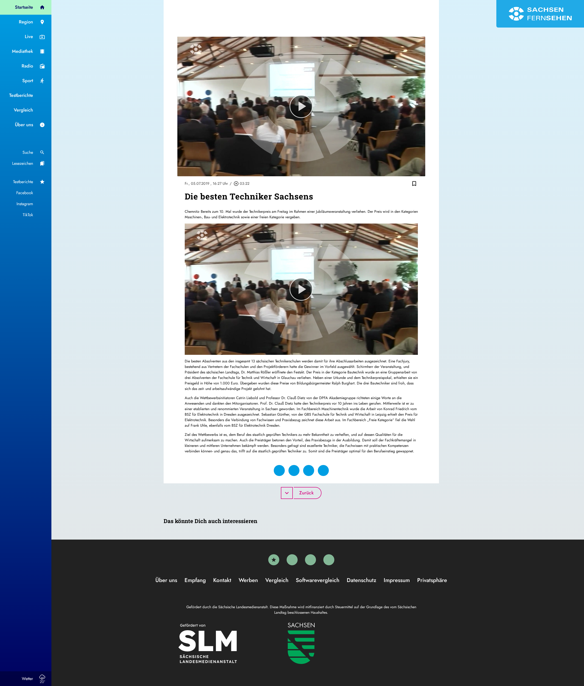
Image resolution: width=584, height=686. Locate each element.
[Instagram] (310, 559)
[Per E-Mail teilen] (323, 470)
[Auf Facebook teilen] (279, 470)
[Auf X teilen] (293, 470)
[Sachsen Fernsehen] (540, 14)
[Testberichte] (273, 559)
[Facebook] (292, 559)
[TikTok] (328, 559)
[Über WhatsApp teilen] (308, 470)
